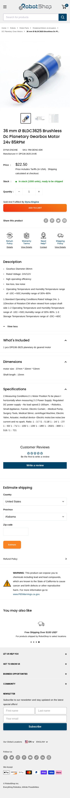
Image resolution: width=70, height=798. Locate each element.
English (41, 742)
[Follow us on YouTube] (30, 757)
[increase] (38, 191)
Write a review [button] (35, 465)
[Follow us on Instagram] (18, 757)
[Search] (63, 17)
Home (4, 28)
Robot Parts (24, 28)
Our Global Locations (12, 742)
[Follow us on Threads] (49, 757)
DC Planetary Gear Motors (12, 31)
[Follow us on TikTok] (36, 757)
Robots (13, 28)
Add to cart (35, 208)
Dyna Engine (10, 150)
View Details (26, 247)
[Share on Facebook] (46, 220)
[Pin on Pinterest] (52, 220)
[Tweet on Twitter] (58, 220)
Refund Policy (10, 559)
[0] (64, 7)
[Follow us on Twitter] (11, 757)
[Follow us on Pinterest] (24, 757)
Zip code (8, 524)
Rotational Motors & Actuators (44, 28)
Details (10, 247)
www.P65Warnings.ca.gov (26, 594)
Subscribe (35, 726)
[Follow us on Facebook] (5, 757)
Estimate (12, 545)
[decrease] (19, 191)
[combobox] (31, 17)
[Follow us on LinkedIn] (42, 757)
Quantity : (8, 191)
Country (7, 494)
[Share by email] (64, 220)
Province (8, 509)
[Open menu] (5, 7)
